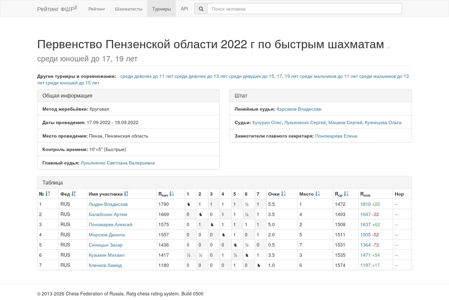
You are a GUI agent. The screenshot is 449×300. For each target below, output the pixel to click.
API (184, 8)
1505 (369, 234)
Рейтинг (96, 8)
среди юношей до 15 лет (72, 82)
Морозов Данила (107, 234)
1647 (369, 214)
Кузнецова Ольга (383, 122)
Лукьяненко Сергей (305, 122)
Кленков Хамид (105, 265)
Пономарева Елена (336, 135)
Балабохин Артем (108, 214)
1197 (370, 265)
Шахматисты (128, 8)
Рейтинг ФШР (57, 8)
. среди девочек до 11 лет (145, 76)
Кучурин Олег (267, 122)
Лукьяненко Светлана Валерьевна (118, 162)
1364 (369, 244)
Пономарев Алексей (110, 224)
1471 (370, 254)
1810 (370, 204)
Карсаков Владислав (299, 108)
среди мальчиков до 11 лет (329, 76)
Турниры (161, 8)
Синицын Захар (106, 244)
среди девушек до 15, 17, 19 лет (263, 76)
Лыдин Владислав (108, 204)
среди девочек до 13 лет (201, 76)
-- (396, 204)
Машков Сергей (345, 122)
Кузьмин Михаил (107, 254)
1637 (370, 224)
